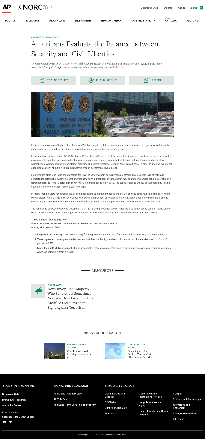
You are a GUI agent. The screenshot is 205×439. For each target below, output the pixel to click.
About (181, 7)
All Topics (193, 20)
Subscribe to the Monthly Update (18, 417)
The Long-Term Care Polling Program (75, 404)
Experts (168, 7)
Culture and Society (116, 408)
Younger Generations (185, 413)
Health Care (57, 20)
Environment (83, 20)
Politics (10, 20)
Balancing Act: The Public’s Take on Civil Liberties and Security (140, 354)
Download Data (149, 7)
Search (193, 7)
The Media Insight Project (68, 393)
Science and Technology (187, 399)
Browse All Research (14, 399)
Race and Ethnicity (143, 20)
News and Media (111, 20)
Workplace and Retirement (181, 406)
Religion (177, 393)
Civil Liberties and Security (45, 37)
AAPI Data (170, 20)
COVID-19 (110, 402)
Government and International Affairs (150, 395)
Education (110, 413)
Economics (32, 20)
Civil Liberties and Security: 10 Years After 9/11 (80, 354)
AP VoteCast (61, 399)
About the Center (11, 405)
